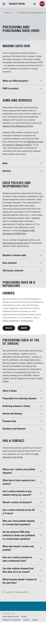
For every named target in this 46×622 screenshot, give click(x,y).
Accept (24, 328)
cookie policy (27, 321)
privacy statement (10, 321)
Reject (9, 328)
